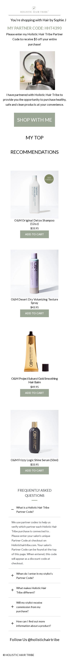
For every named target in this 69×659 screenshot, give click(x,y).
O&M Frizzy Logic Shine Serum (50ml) (34, 460)
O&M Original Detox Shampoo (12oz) (34, 222)
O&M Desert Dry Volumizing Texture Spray (34, 301)
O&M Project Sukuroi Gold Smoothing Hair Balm (34, 380)
